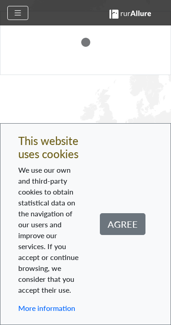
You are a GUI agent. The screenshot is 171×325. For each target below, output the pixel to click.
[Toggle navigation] (17, 13)
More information (46, 308)
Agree (123, 224)
